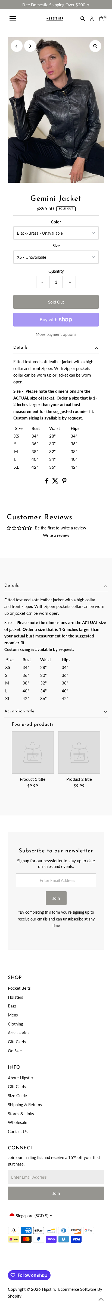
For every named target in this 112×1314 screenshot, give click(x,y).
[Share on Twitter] (56, 481)
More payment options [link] (56, 334)
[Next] (30, 46)
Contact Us (18, 1131)
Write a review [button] (56, 535)
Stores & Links (21, 1113)
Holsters (15, 997)
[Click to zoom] (95, 46)
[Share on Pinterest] (64, 481)
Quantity (56, 271)
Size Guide (17, 1095)
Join (56, 898)
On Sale (15, 1050)
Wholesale (17, 1122)
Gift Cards (17, 1041)
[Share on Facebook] (47, 481)
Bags (12, 1005)
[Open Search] (82, 18)
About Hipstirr (20, 1077)
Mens (13, 1014)
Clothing (15, 1023)
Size (56, 245)
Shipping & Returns (25, 1104)
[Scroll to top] (101, 1298)
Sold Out (56, 301)
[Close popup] (103, 1230)
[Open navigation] (13, 19)
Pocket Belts (19, 988)
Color (56, 221)
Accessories (18, 1032)
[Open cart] (101, 18)
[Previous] (17, 46)
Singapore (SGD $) (32, 1215)
